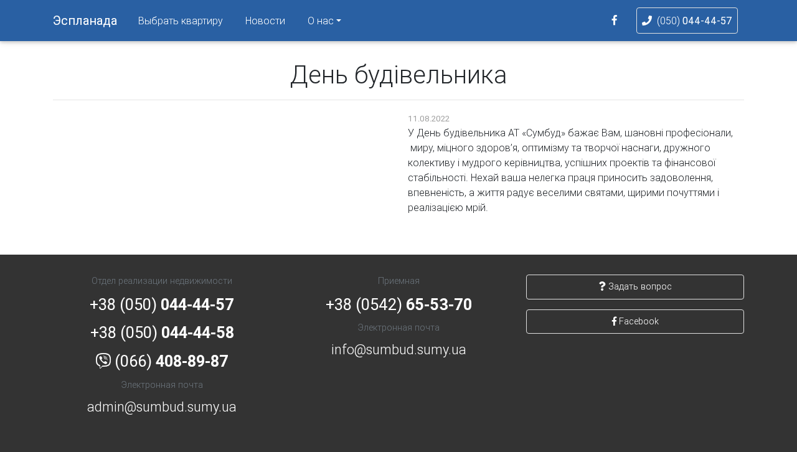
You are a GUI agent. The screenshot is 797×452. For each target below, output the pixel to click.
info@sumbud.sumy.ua (398, 349)
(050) (694, 20)
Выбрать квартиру (180, 20)
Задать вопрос (639, 286)
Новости (265, 20)
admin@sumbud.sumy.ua (162, 406)
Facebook (637, 321)
